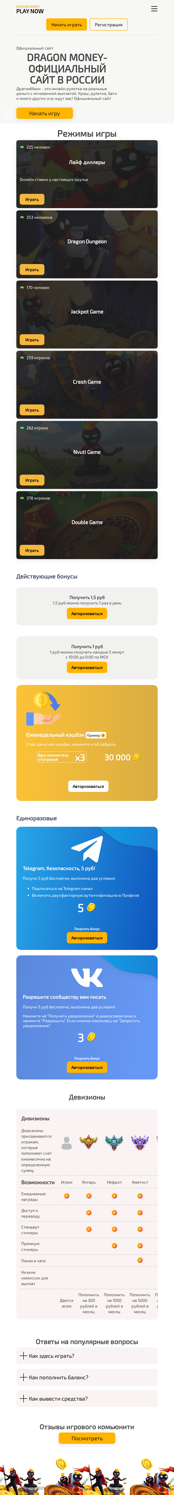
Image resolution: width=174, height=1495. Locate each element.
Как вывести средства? (58, 1398)
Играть (32, 199)
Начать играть (66, 24)
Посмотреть (87, 1438)
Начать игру (44, 113)
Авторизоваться (87, 613)
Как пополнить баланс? (58, 1377)
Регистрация (109, 24)
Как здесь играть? (51, 1355)
